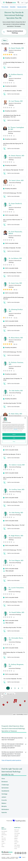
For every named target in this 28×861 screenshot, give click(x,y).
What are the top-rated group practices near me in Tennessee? (12, 738)
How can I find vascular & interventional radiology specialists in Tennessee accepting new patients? (12, 746)
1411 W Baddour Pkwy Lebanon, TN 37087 (14, 525)
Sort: (17, 43)
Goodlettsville (5, 791)
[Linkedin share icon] (20, 853)
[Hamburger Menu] (4, 2)
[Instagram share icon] (18, 853)
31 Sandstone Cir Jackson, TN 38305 (12, 90)
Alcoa (3, 778)
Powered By (9, 820)
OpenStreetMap (20, 714)
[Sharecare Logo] (10, 2)
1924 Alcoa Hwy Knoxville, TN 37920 (12, 403)
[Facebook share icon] (15, 853)
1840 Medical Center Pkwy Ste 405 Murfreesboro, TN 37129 (11, 116)
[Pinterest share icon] (25, 853)
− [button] (2, 696)
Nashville (4, 812)
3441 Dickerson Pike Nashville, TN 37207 (13, 170)
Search (18, 2)
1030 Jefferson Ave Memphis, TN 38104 (13, 502)
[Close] (25, 418)
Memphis (4, 806)
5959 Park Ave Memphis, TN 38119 (12, 454)
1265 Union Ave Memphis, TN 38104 (12, 272)
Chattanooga (5, 785)
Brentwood (5, 781)
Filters (5, 40)
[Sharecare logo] (14, 852)
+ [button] (2, 694)
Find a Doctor (5, 7)
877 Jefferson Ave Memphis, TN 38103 (12, 602)
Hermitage (4, 794)
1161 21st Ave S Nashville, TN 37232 (12, 678)
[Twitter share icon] (23, 853)
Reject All (14, 434)
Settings (14, 441)
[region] (14, 430)
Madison (4, 803)
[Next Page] (22, 688)
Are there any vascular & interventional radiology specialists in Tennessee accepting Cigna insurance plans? (12, 754)
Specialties (12, 7)
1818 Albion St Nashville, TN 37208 (12, 248)
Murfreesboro (5, 809)
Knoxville (4, 800)
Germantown (5, 788)
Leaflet (14, 714)
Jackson (4, 797)
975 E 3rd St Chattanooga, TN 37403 (12, 193)
